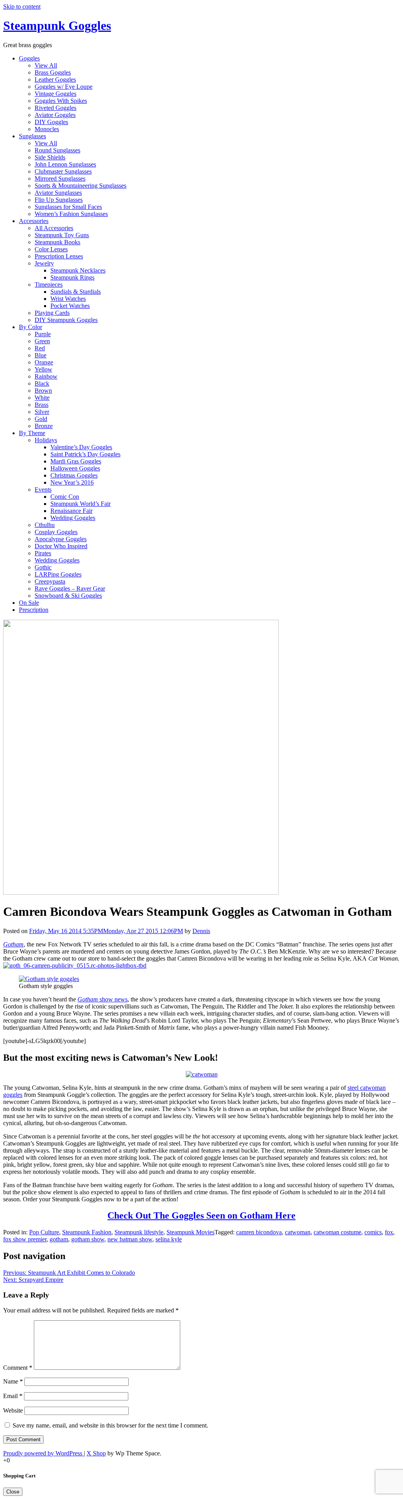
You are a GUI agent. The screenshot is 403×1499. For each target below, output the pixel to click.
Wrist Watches (68, 298)
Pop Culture (44, 1232)
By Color (30, 327)
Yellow (43, 369)
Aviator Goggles (55, 115)
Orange (44, 362)
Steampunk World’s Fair (80, 503)
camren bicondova (259, 1232)
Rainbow (46, 376)
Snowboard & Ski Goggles (68, 595)
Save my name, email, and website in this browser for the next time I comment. (110, 1425)
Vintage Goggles (55, 93)
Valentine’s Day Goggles (81, 447)
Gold (41, 418)
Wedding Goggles (72, 517)
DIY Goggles (51, 122)
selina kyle (168, 1239)
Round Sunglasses (57, 150)
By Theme (32, 433)
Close (12, 1492)
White (42, 397)
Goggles (29, 58)
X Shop (96, 1453)
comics (373, 1232)
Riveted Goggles (55, 107)
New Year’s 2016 (72, 482)
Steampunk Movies (190, 1232)
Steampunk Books (57, 242)
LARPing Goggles (58, 574)
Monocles (47, 129)
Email (12, 1396)
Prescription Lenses (59, 256)
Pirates (43, 553)
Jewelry (44, 263)
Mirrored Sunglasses (60, 178)
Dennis (201, 931)
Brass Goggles (53, 72)
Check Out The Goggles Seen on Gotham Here (201, 1215)
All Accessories (54, 228)
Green (42, 341)
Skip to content (22, 6)
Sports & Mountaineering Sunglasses (80, 185)
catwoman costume (337, 1232)
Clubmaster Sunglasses (63, 171)
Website (13, 1410)
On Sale (29, 602)
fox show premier (24, 1239)
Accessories (33, 221)
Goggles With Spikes (61, 100)
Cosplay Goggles (56, 532)
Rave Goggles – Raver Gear (70, 588)
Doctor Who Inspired (61, 546)
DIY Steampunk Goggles (66, 320)
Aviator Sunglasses (58, 192)
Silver (42, 411)
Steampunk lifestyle (139, 1232)
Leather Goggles (55, 79)
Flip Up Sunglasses (59, 199)
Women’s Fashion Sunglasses (71, 213)
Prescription (33, 609)
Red (40, 348)
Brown (43, 390)
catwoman (298, 1232)
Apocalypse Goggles (61, 539)
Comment (17, 1367)
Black (42, 383)
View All (46, 65)
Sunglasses (32, 136)
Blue (40, 355)
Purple (43, 334)
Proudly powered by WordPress (43, 1453)
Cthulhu (45, 525)
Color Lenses (51, 249)
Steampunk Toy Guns (62, 235)
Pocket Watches (70, 305)
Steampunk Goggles (57, 25)
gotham (59, 1239)
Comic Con (64, 496)
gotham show (87, 1239)
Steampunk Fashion (86, 1232)
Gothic (43, 567)
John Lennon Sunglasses (65, 164)
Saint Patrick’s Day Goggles (85, 454)
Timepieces (49, 284)
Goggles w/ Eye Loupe (63, 86)
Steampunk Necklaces (77, 270)
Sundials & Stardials (75, 291)
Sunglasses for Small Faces (68, 206)
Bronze (44, 426)
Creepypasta (50, 581)
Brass (41, 404)
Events (43, 489)
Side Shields (50, 157)
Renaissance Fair (71, 510)
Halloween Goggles (75, 468)
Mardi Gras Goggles (75, 461)
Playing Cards (52, 312)
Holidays (46, 440)
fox (389, 1232)
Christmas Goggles (74, 475)
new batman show (129, 1239)
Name (13, 1381)
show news (103, 999)
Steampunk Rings (72, 277)
